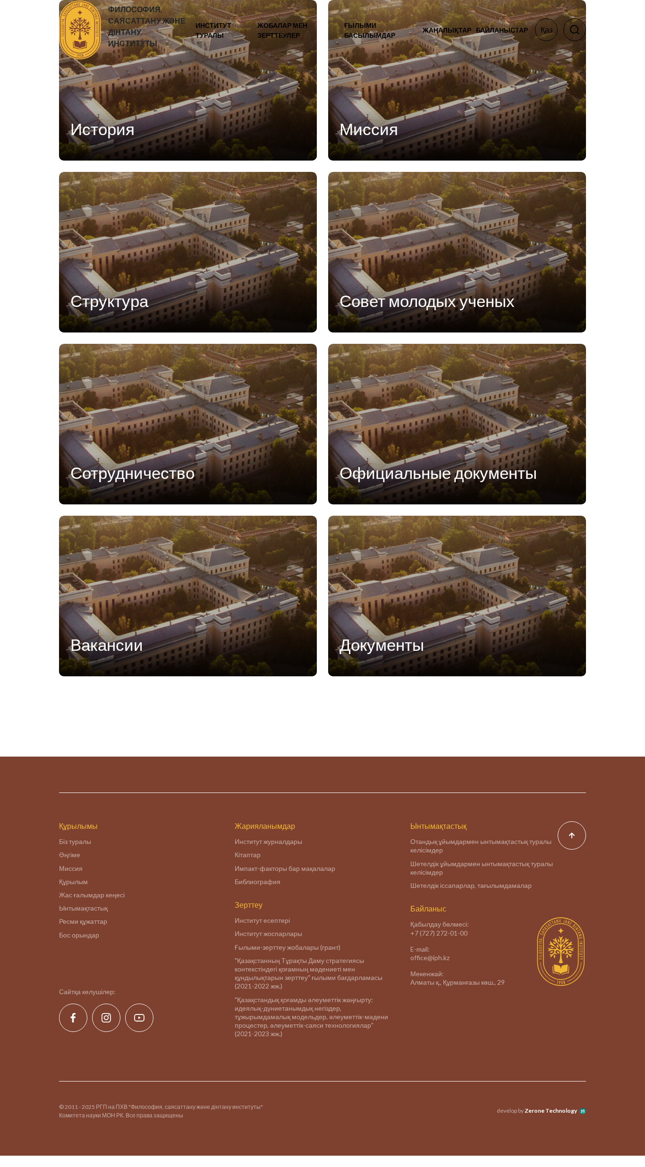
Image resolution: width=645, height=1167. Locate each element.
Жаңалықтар (447, 30)
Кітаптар (248, 855)
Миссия (71, 868)
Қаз (546, 29)
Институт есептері (262, 920)
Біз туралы (75, 841)
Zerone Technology (551, 1110)
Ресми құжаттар (83, 921)
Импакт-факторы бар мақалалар (285, 868)
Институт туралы (213, 30)
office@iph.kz (430, 958)
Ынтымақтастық (83, 908)
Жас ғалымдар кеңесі (92, 895)
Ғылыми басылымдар (369, 30)
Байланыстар (502, 30)
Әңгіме (69, 855)
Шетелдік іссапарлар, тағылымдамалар (471, 885)
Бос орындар (79, 935)
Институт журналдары (268, 841)
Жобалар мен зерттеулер (282, 30)
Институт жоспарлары (268, 933)
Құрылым (73, 881)
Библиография (257, 881)
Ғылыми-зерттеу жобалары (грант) (287, 947)
